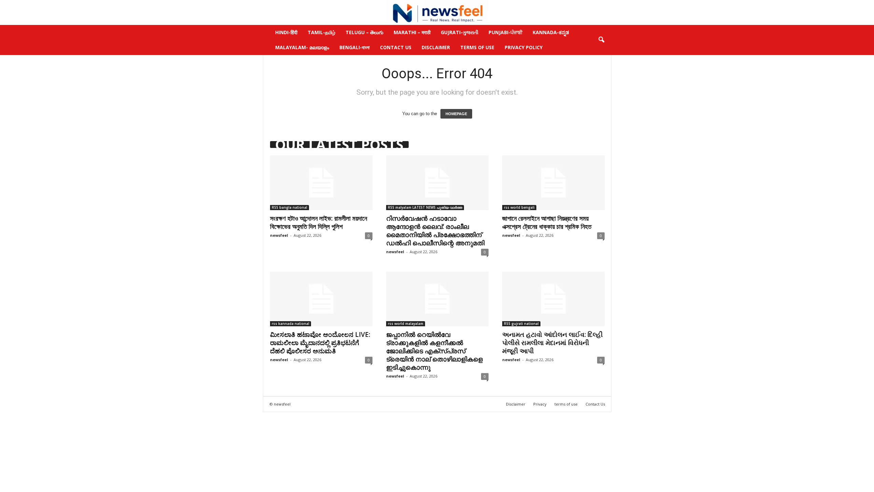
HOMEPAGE (456, 114)
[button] (601, 39)
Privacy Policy (523, 47)
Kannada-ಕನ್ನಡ (551, 32)
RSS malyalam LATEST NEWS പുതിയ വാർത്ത (425, 207)
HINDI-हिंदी (286, 32)
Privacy (540, 404)
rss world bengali (519, 207)
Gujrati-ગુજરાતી (459, 32)
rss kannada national (290, 323)
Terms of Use (477, 47)
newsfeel (279, 235)
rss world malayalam (405, 323)
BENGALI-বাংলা (354, 47)
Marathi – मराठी (412, 32)
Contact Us (395, 47)
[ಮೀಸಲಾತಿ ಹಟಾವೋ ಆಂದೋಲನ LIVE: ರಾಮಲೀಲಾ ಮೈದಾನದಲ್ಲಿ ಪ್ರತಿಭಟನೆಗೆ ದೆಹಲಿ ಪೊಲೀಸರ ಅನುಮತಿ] (321, 299)
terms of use (566, 404)
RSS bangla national (289, 207)
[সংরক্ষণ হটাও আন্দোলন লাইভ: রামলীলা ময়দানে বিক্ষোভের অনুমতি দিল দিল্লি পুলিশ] (321, 182)
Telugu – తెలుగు (364, 32)
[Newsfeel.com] (437, 12)
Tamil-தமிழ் (321, 32)
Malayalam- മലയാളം (302, 47)
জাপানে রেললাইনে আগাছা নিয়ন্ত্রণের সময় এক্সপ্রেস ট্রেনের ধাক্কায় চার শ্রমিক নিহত (546, 222)
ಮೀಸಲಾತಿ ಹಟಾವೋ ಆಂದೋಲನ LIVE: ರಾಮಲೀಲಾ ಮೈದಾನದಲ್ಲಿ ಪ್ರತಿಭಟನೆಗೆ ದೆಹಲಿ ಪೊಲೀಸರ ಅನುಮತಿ (320, 342)
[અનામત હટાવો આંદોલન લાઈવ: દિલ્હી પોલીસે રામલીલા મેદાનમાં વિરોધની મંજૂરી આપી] (553, 299)
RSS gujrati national (521, 323)
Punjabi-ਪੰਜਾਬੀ (505, 32)
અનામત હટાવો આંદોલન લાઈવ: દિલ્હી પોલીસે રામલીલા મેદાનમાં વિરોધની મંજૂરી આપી (552, 342)
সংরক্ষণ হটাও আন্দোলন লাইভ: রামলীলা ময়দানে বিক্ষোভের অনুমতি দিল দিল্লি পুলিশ (318, 222)
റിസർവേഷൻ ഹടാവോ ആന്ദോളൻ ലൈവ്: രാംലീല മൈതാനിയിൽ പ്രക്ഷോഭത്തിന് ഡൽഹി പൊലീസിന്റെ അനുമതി (435, 230)
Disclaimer (436, 47)
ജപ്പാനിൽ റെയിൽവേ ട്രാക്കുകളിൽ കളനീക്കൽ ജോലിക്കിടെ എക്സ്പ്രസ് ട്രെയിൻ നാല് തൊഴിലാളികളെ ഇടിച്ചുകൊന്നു (434, 351)
